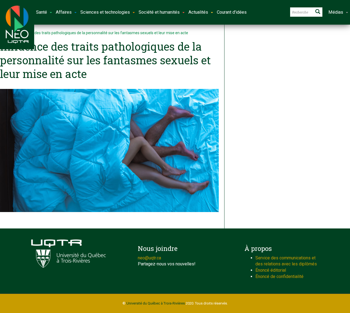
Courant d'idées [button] (232, 12)
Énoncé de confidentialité (279, 276)
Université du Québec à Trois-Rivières (155, 303)
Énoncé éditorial (270, 270)
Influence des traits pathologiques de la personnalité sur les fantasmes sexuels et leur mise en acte (103, 33)
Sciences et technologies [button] (105, 12)
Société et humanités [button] (159, 12)
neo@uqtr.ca (149, 257)
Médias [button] (335, 12)
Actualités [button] (198, 12)
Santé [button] (41, 12)
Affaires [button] (64, 12)
